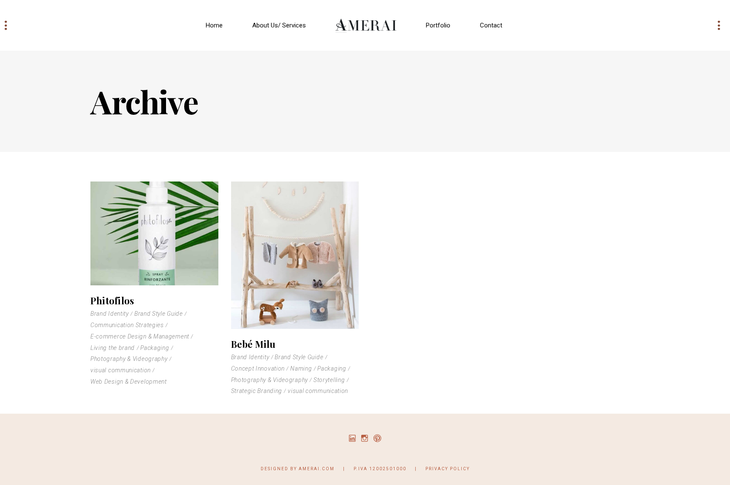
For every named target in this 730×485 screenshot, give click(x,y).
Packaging (154, 347)
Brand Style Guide (158, 313)
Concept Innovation (258, 368)
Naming (301, 368)
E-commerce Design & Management (139, 336)
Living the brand (112, 347)
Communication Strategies (127, 325)
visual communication (120, 370)
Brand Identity (109, 313)
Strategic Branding (257, 390)
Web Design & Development (128, 381)
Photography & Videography (129, 358)
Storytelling (329, 380)
